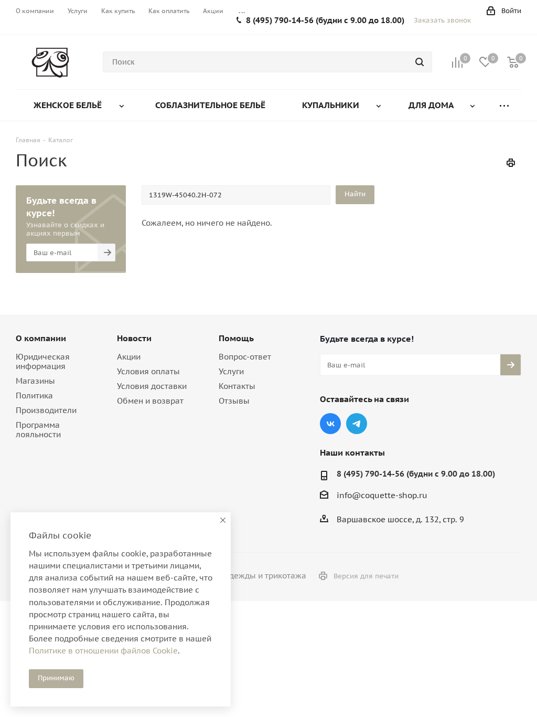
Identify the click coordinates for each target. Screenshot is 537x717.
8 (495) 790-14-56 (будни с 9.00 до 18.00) (325, 20)
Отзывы (234, 401)
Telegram (356, 423)
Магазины (35, 381)
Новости (134, 338)
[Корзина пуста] (513, 62)
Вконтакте (330, 423)
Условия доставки (152, 386)
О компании (41, 338)
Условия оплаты (148, 371)
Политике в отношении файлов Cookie (103, 651)
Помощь (236, 338)
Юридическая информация (43, 361)
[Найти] (419, 61)
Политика (34, 395)
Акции (129, 357)
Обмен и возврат (150, 401)
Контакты (237, 386)
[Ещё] (504, 105)
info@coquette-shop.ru (382, 495)
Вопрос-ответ (245, 357)
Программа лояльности (38, 429)
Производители (46, 410)
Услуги (231, 371)
